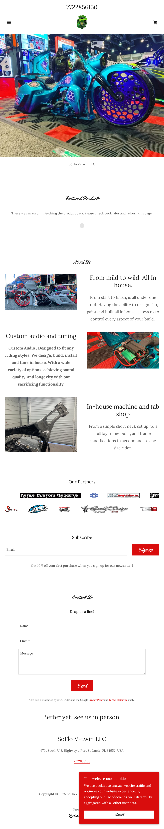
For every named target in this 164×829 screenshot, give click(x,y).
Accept (119, 814)
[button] (16, 22)
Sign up (145, 549)
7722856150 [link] (82, 7)
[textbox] (66, 549)
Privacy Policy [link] (96, 699)
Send (82, 686)
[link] (82, 22)
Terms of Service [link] (118, 699)
